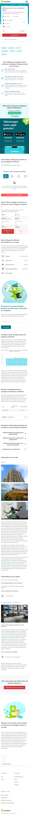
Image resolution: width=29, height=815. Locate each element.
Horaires (4, 47)
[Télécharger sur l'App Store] (8, 134)
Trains (2, 779)
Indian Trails (5, 410)
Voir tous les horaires (14, 195)
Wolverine (7, 566)
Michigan (4, 759)
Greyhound (3, 560)
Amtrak (21, 562)
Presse (16, 782)
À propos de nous (19, 776)
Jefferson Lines (13, 639)
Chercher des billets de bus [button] (14, 687)
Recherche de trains (21, 231)
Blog (16, 779)
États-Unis (4, 757)
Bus (2, 776)
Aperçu (11, 47)
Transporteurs (5, 51)
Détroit (3, 761)
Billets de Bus (4, 755)
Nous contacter (4, 795)
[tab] (7, 17)
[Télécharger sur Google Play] (20, 134)
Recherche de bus (8, 231)
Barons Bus (16, 560)
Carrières (17, 784)
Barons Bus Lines (17, 637)
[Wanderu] (6, 2)
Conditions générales (6, 800)
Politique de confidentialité (7, 803)
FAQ (12, 51)
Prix (18, 47)
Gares (4, 54)
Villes (19, 51)
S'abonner (6, 327)
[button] (27, 1)
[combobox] (14, 20)
